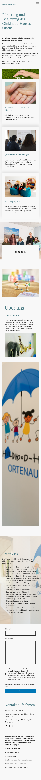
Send (20, 691)
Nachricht (9, 639)
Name (7, 629)
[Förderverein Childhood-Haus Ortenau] (11, 6)
